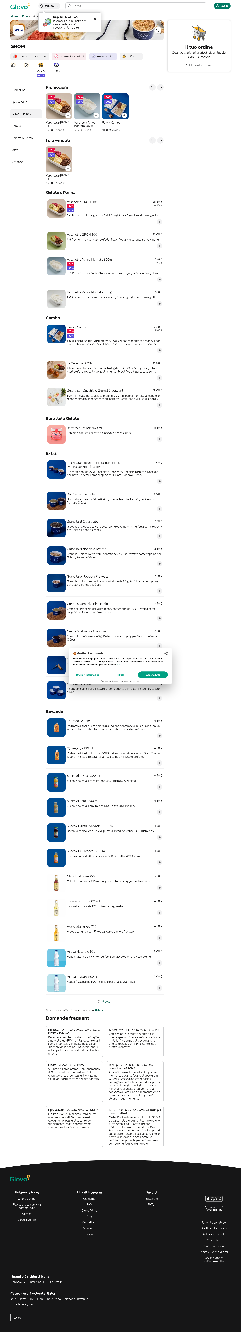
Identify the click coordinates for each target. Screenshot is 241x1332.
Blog (89, 1216)
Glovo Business (27, 1219)
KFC (45, 1282)
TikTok (152, 1204)
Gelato (99, 1010)
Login (89, 1234)
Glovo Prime (89, 1210)
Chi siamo (89, 1198)
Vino (58, 1298)
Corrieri (26, 1213)
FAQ (89, 1204)
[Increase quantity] (68, 115)
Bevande (82, 1298)
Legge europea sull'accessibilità (214, 1259)
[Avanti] (160, 87)
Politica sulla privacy (214, 1228)
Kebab (14, 1298)
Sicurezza (89, 1228)
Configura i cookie (214, 1246)
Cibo (25, 16)
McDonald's (17, 1282)
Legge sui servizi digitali (214, 1252)
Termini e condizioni (214, 1222)
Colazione (69, 1298)
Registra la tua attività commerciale (27, 1206)
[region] (105, 112)
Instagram (151, 1198)
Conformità (214, 1240)
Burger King (34, 1282)
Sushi (32, 1298)
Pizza (23, 1298)
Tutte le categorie (21, 1304)
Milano (14, 16)
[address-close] (95, 19)
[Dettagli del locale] (157, 30)
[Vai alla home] (20, 6)
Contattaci (89, 1222)
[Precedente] (152, 87)
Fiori (40, 1298)
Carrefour (56, 1282)
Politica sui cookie (214, 1234)
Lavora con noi (27, 1198)
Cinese (49, 1298)
